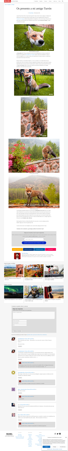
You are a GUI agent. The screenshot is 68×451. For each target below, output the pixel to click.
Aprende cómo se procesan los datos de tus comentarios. (37, 334)
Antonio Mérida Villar (21, 372)
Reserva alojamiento (28, 249)
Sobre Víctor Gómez (25, 253)
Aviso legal (20, 435)
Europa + (45, 1)
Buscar (62, 1)
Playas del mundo (40, 445)
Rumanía (30, 446)
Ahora (59, 1)
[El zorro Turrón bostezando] (34, 82)
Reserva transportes (17, 249)
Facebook (55, 434)
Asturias (30, 435)
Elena (19, 414)
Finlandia (30, 441)
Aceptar (46, 446)
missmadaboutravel (21, 338)
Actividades (50, 249)
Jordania (30, 442)
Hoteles (40, 441)
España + (41, 1)
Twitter (57, 434)
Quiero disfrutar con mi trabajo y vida (34, 242)
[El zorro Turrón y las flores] (34, 156)
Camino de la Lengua (20, 18)
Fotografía (40, 439)
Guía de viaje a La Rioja (9, 263)
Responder (20, 346)
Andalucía (30, 434)
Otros (40, 442)
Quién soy (55, 1)
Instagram (60, 434)
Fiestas (40, 438)
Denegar (54, 446)
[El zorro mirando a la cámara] (34, 37)
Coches (40, 434)
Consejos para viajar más (40, 435)
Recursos (20, 434)
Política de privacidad (20, 438)
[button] (66, 437)
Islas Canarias (30, 439)
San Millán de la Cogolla (30, 54)
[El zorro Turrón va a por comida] (34, 117)
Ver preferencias (62, 446)
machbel (23, 362)
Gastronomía (40, 440)
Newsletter (36, 1)
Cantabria (30, 438)
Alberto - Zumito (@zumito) (22, 389)
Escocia (30, 440)
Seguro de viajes (39, 249)
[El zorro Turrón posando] (34, 191)
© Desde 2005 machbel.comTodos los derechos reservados (9, 436)
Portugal (30, 445)
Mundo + (50, 1)
